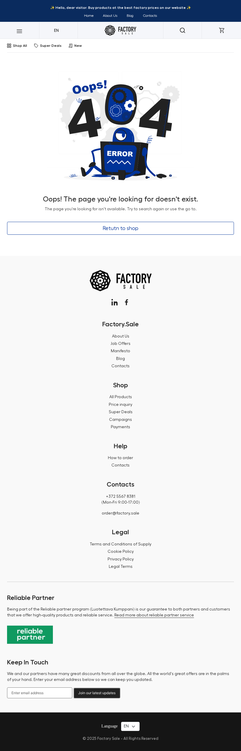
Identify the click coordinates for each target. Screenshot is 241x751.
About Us (110, 15)
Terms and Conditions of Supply (120, 544)
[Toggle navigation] (19, 30)
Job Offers (120, 344)
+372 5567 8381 (120, 496)
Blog (130, 15)
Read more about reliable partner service (154, 615)
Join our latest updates (97, 693)
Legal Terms (121, 567)
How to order (120, 458)
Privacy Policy (121, 559)
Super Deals (50, 45)
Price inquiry (120, 405)
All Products (120, 397)
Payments (120, 427)
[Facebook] (126, 302)
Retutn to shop (120, 228)
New (78, 45)
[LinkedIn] (114, 302)
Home (88, 15)
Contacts (150, 15)
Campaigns (120, 420)
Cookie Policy (121, 552)
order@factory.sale (120, 513)
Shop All (20, 45)
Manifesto (120, 351)
